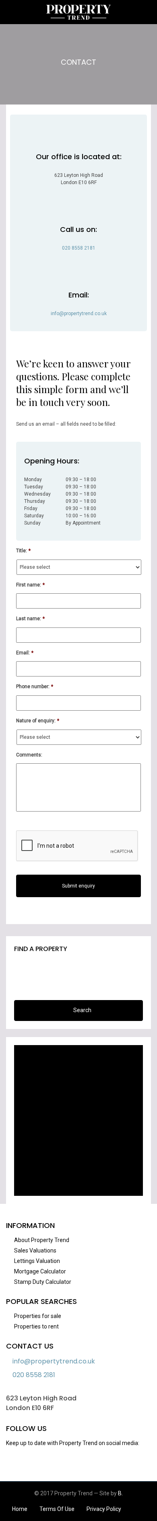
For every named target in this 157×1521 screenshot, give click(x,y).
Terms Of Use (56, 1509)
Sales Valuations (35, 1250)
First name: (30, 585)
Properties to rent (36, 1326)
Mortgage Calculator (40, 1271)
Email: (24, 653)
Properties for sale (37, 1316)
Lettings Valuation (37, 1261)
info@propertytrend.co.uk (79, 313)
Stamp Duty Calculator (42, 1282)
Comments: (29, 755)
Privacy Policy (104, 1509)
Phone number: (34, 686)
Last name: (30, 618)
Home (19, 1509)
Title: (23, 550)
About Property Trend (41, 1240)
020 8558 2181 (78, 248)
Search (82, 1010)
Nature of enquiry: (37, 721)
